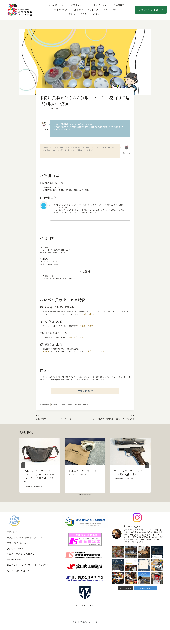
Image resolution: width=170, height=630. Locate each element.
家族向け (62, 404)
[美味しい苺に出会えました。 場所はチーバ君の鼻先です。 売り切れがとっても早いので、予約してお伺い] (157, 578)
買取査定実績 (43, 93)
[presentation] (39, 451)
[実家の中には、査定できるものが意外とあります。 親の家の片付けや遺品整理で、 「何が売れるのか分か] (118, 565)
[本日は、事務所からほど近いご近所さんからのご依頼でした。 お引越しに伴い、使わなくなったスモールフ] (144, 552)
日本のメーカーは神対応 (83, 470)
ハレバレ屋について (56, 5)
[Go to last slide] (23, 465)
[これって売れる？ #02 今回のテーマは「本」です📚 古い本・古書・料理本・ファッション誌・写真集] (118, 552)
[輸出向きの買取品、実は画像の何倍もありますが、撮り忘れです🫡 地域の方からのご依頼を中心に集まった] (157, 565)
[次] (147, 465)
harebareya (45, 109)
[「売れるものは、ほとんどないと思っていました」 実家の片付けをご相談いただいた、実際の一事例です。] (157, 552)
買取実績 (78, 404)
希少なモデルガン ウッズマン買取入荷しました (129, 472)
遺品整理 (86, 404)
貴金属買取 (118, 5)
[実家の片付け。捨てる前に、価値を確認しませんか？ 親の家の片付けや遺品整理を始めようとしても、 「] (131, 565)
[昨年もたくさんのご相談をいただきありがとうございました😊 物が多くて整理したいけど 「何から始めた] (144, 578)
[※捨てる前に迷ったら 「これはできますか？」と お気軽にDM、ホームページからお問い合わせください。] (131, 578)
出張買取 (54, 404)
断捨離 (70, 404)
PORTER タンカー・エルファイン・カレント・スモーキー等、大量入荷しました (38, 476)
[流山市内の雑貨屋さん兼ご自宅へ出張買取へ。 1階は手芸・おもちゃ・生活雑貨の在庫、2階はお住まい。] (118, 578)
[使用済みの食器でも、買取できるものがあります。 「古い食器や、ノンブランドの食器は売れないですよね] (131, 552)
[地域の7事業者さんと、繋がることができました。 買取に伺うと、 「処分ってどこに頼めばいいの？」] (144, 565)
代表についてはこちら (96, 351)
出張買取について (80, 5)
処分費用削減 (44, 404)
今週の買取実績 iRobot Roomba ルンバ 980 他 (53, 417)
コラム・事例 (110, 9)
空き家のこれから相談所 (86, 9)
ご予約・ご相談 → (150, 9)
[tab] (80, 494)
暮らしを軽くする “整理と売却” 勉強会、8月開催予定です (113, 417)
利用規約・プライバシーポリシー (85, 14)
